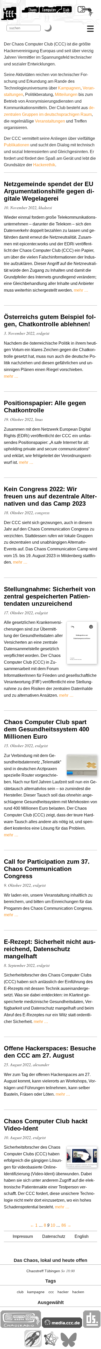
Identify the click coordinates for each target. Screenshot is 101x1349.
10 (53, 1225)
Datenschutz (53, 1236)
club (20, 1292)
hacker (63, 1292)
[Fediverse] (51, 1346)
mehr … (81, 290)
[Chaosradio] (21, 1326)
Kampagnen (69, 88)
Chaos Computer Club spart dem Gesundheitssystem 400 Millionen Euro (46, 729)
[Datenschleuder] (91, 1326)
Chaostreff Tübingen (43, 1271)
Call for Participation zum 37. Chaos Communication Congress (47, 869)
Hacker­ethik (44, 165)
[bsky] (68, 1346)
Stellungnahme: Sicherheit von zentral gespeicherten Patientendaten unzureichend (50, 596)
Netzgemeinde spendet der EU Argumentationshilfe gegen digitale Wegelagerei (49, 191)
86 (63, 1225)
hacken (78, 1292)
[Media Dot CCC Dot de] (62, 1326)
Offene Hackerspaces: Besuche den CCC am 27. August (50, 1052)
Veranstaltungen (50, 121)
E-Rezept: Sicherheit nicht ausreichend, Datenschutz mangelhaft (50, 949)
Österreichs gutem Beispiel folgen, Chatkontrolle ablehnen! (50, 320)
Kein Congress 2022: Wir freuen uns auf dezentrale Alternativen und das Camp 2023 (50, 496)
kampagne (36, 1292)
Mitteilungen (66, 94)
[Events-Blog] (33, 1346)
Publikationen (16, 145)
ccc (51, 1292)
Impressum (23, 1236)
